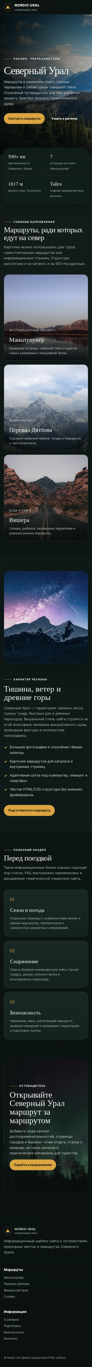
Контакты (11, 1338)
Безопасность (14, 1332)
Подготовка (12, 1326)
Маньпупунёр (14, 1277)
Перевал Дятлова (16, 1284)
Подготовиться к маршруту (29, 810)
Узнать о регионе (64, 118)
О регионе (11, 1319)
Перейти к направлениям (33, 1165)
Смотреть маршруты (24, 118)
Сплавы (9, 1296)
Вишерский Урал (16, 1290)
